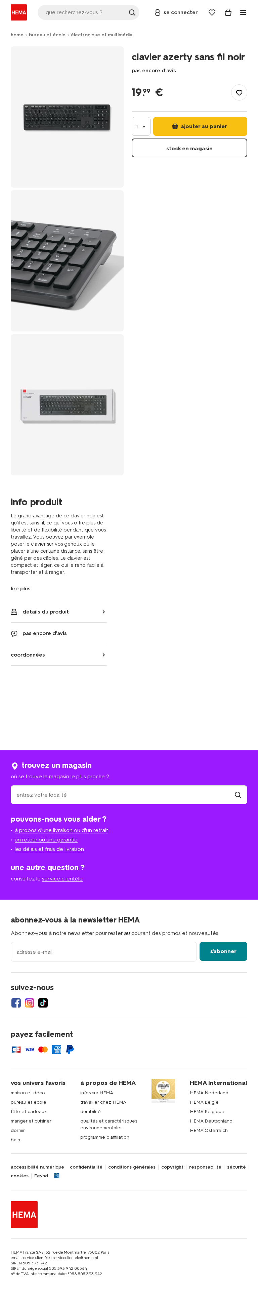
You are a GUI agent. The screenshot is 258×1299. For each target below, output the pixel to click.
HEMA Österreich (209, 1130)
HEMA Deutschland (211, 1121)
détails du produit (46, 611)
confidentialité (86, 1167)
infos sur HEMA (96, 1093)
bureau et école (47, 35)
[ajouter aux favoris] (239, 92)
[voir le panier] (228, 12)
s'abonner (223, 951)
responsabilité (205, 1167)
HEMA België (204, 1102)
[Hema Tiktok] (43, 1003)
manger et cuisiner (31, 1121)
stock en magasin (189, 148)
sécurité (236, 1167)
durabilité (90, 1111)
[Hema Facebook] (16, 1003)
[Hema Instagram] (29, 1003)
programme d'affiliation (104, 1137)
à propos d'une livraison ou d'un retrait (61, 830)
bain (15, 1140)
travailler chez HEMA (103, 1102)
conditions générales (132, 1167)
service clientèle (62, 878)
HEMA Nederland (209, 1093)
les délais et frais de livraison (49, 849)
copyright (172, 1167)
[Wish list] (212, 12)
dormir (18, 1130)
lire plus (21, 588)
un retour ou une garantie (46, 839)
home (17, 35)
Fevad (41, 1176)
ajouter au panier (203, 126)
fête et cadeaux (29, 1111)
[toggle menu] (243, 12)
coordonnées (28, 655)
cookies (20, 1176)
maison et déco (28, 1093)
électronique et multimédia (101, 35)
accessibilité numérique (37, 1167)
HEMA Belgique (207, 1111)
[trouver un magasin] (238, 795)
